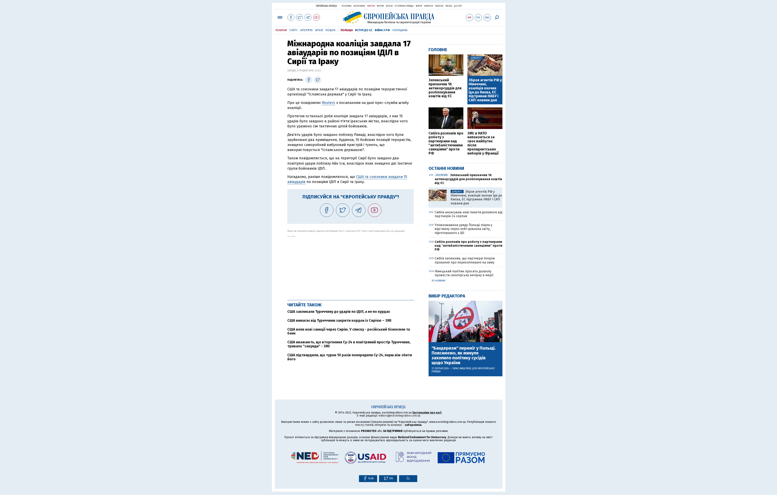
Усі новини (438, 280)
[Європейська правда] (389, 17)
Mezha (449, 6)
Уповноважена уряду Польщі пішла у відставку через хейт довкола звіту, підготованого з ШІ (463, 229)
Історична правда (404, 6)
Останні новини (446, 168)
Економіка (359, 6)
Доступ (458, 6)
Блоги (389, 6)
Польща (347, 30)
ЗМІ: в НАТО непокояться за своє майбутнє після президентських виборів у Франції (483, 143)
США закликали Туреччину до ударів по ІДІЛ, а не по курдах (338, 311)
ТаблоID (439, 6)
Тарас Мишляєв (461, 368)
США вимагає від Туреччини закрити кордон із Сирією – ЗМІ (339, 320)
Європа (371, 6)
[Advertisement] (350, 265)
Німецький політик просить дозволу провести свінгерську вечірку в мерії (464, 273)
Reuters (328, 102)
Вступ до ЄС (363, 30)
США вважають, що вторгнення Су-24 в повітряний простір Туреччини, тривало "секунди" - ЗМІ (348, 344)
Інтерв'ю (306, 30)
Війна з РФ (382, 30)
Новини (281, 30)
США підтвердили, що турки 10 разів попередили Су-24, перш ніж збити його (349, 357)
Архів (319, 30)
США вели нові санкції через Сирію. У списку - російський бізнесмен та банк (348, 331)
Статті (293, 30)
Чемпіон (428, 6)
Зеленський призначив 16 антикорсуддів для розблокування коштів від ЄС (445, 88)
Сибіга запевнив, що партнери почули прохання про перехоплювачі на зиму (465, 260)
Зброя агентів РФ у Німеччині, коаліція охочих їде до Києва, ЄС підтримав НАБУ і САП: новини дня (485, 90)
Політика (346, 6)
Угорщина (399, 30)
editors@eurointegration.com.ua (399, 415)
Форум (380, 6)
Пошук (330, 30)
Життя (419, 6)
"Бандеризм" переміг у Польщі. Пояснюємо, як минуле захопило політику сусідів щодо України (464, 355)
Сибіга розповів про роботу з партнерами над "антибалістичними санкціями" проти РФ (446, 143)
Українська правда (326, 5)
